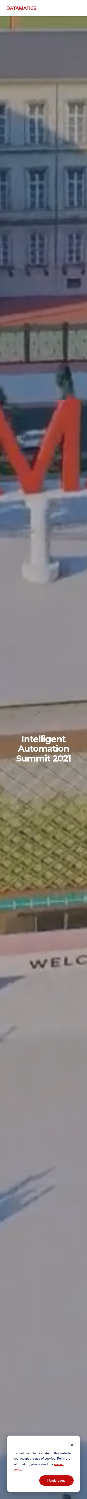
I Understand (56, 1480)
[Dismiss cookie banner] (72, 1444)
